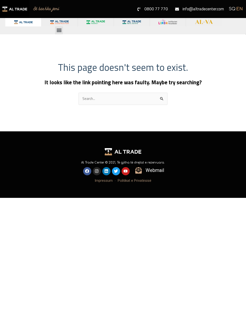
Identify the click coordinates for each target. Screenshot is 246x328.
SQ (232, 8)
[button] (59, 30)
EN (239, 8)
